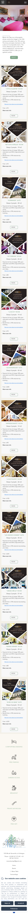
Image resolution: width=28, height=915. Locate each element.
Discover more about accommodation (14, 104)
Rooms (14, 868)
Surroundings (14, 874)
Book (13, 115)
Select (14, 57)
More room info (7, 110)
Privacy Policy (5, 900)
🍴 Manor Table (14, 871)
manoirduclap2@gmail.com (14, 861)
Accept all (21, 903)
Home (14, 865)
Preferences (14, 908)
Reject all (7, 903)
